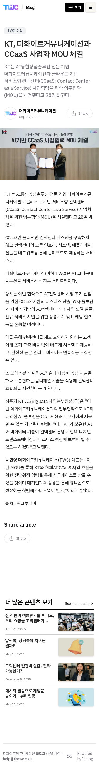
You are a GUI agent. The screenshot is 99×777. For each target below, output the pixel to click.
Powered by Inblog (85, 756)
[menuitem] (79, 113)
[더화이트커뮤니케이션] (10, 113)
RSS (69, 756)
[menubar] (80, 113)
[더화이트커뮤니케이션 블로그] (10, 7)
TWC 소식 (14, 30)
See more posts (77, 603)
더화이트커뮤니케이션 (37, 110)
